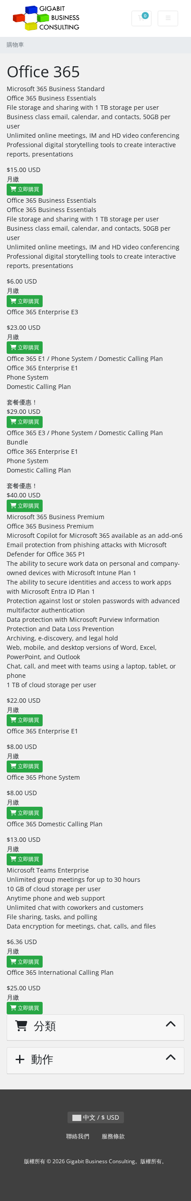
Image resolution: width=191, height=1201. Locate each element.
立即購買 (27, 189)
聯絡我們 (77, 1136)
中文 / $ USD (100, 1117)
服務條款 (113, 1136)
